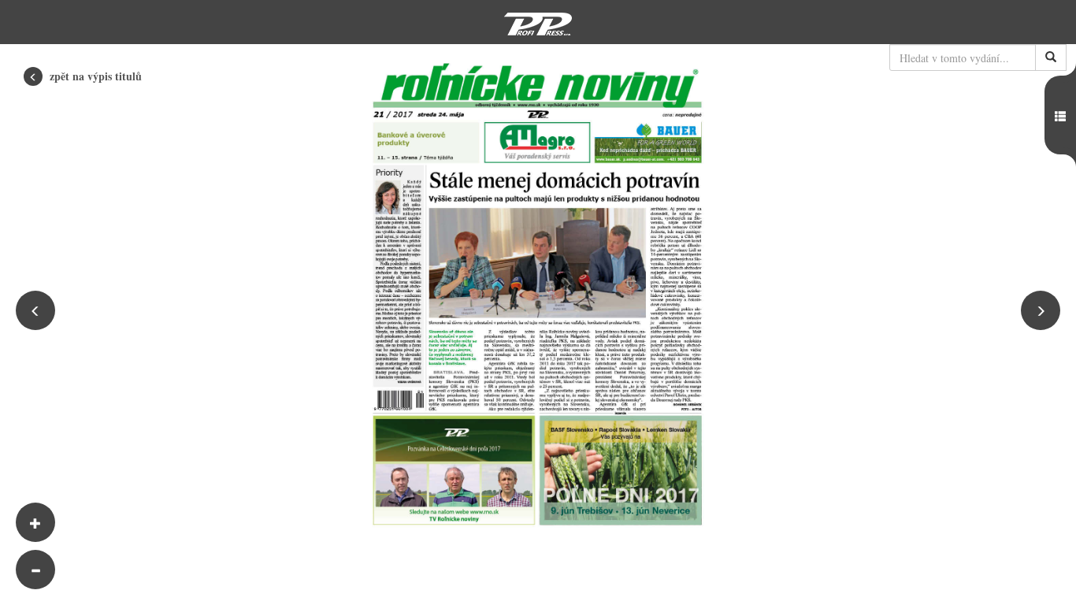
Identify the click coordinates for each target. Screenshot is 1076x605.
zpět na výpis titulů (94, 76)
